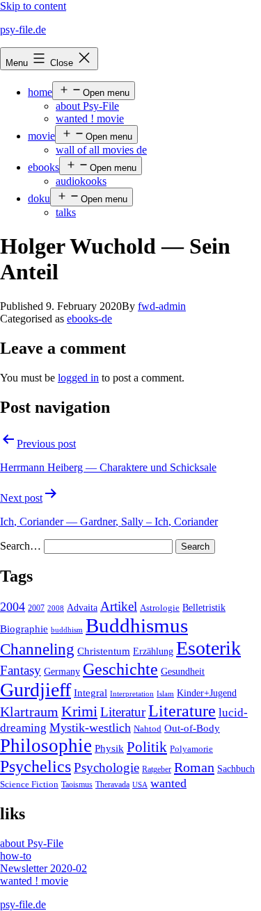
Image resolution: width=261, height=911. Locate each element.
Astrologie (160, 608)
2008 (55, 608)
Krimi (79, 711)
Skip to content (33, 6)
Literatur (122, 712)
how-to (15, 856)
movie (41, 136)
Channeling (37, 649)
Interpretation (132, 694)
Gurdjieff (35, 689)
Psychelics (35, 766)
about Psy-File (87, 106)
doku (39, 198)
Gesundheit (183, 671)
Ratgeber (156, 769)
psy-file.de (23, 29)
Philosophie (46, 745)
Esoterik (208, 648)
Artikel (118, 607)
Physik (109, 748)
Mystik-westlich (90, 727)
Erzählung (153, 651)
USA (140, 785)
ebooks (43, 167)
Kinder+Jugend (207, 692)
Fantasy (20, 670)
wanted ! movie (90, 118)
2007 (36, 608)
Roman (194, 767)
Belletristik (204, 607)
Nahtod (147, 729)
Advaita (82, 607)
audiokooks (81, 181)
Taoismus (77, 784)
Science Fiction (29, 784)
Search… (20, 546)
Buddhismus (137, 625)
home (40, 92)
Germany (62, 671)
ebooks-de (89, 319)
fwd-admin (162, 306)
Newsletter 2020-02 (43, 868)
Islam (165, 694)
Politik (147, 747)
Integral (90, 692)
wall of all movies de (101, 150)
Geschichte (120, 668)
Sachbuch (236, 769)
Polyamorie (191, 749)
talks (66, 212)
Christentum (103, 651)
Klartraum (29, 711)
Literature (182, 710)
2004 (12, 607)
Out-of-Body (192, 728)
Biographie (24, 628)
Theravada (112, 784)
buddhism (67, 630)
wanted (168, 783)
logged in (78, 378)
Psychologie (106, 768)
